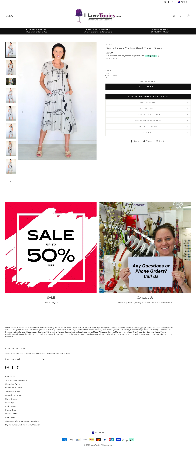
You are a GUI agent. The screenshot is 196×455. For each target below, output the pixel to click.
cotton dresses (95, 330)
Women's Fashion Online (16, 380)
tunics (74, 328)
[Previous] (22, 112)
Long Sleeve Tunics (13, 395)
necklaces (165, 328)
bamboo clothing (121, 330)
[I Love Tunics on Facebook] (12, 367)
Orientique (137, 332)
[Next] (92, 112)
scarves (156, 328)
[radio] (107, 75)
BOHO (69, 330)
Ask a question (148, 126)
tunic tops (96, 328)
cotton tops (83, 330)
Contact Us (10, 377)
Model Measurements (148, 120)
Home (108, 44)
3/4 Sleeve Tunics (12, 391)
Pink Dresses (10, 406)
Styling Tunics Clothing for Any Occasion (22, 425)
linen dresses (107, 330)
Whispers (103, 332)
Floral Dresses (11, 399)
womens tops (132, 328)
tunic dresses (84, 328)
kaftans (114, 328)
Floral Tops (9, 403)
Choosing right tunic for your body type (22, 421)
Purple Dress (10, 410)
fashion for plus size (140, 330)
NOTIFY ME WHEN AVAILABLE (148, 96)
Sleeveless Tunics (12, 384)
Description (148, 102)
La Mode (94, 332)
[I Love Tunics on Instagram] (7, 367)
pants (149, 328)
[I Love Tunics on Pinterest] (18, 367)
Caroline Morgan (114, 332)
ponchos (121, 328)
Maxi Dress (10, 417)
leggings (142, 328)
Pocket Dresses (11, 414)
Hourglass (127, 332)
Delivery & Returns (148, 114)
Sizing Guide (148, 108)
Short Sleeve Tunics (13, 388)
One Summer (149, 332)
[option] (36, 31)
